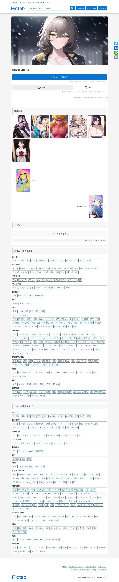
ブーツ (55, 346)
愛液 (64, 326)
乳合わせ (50, 323)
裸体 (81, 323)
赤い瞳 (50, 365)
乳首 (52, 272)
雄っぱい (74, 272)
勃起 (69, 326)
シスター (42, 342)
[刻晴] (20, 126)
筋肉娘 (53, 268)
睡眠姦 (42, 396)
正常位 (29, 303)
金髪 (14, 361)
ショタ (49, 280)
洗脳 (48, 392)
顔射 (23, 288)
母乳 (88, 260)
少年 (69, 280)
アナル (32, 272)
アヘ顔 (20, 311)
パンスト (48, 346)
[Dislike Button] (90, 87)
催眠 (59, 392)
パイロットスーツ (62, 349)
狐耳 (19, 372)
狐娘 (94, 372)
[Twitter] (116, 43)
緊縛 (19, 392)
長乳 (76, 260)
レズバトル (48, 326)
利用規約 (73, 570)
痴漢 (40, 326)
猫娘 (24, 376)
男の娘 (56, 280)
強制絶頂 (102, 392)
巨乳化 (39, 260)
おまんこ (24, 272)
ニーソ (93, 342)
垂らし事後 (25, 323)
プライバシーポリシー (86, 570)
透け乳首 (98, 323)
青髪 (54, 361)
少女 (43, 280)
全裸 (14, 319)
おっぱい (16, 260)
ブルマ (73, 349)
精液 (92, 319)
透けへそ (57, 326)
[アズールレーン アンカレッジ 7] (77, 126)
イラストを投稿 (90, 567)
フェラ (37, 288)
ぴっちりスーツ (42, 334)
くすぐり (35, 396)
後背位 (22, 303)
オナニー (60, 288)
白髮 (67, 361)
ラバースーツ (55, 334)
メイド (69, 334)
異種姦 (29, 384)
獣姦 (42, 384)
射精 (97, 319)
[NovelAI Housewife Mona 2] (96, 126)
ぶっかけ (30, 288)
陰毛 (71, 268)
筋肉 (87, 268)
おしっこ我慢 (78, 392)
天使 (47, 372)
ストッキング (71, 342)
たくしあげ (50, 319)
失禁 (86, 392)
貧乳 (45, 260)
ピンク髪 (37, 361)
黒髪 (25, 361)
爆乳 (23, 260)
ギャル (49, 342)
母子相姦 (55, 384)
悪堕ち (29, 319)
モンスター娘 (56, 372)
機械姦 (35, 384)
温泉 (76, 323)
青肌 (73, 361)
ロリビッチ (22, 280)
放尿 (64, 392)
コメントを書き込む (59, 233)
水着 (14, 334)
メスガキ (31, 280)
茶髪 (26, 365)
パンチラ (28, 342)
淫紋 (63, 334)
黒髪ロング (46, 361)
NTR (57, 319)
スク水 (79, 338)
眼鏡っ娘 (87, 338)
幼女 (38, 280)
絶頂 (31, 311)
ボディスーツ (35, 338)
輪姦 (54, 392)
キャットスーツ (83, 342)
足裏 (57, 272)
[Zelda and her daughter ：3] (39, 126)
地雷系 (56, 342)
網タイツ (63, 346)
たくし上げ (89, 323)
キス (53, 288)
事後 (33, 323)
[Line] (116, 52)
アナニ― (69, 288)
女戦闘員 (16, 349)
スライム (81, 372)
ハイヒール (17, 346)
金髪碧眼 (61, 361)
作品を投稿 (80, 8)
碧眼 (57, 365)
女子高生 (56, 338)
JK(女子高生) (78, 334)
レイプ (25, 392)
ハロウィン (17, 338)
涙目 (37, 311)
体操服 (40, 349)
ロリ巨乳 (69, 260)
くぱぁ (41, 319)
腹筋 (81, 268)
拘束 (14, 392)
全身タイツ (98, 349)
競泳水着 (72, 338)
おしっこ (33, 392)
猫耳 (14, 372)
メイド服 (87, 346)
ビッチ (34, 326)
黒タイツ (72, 346)
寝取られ (64, 319)
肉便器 (22, 396)
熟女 (79, 280)
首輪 (21, 342)
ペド (74, 280)
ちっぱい (52, 260)
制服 (33, 334)
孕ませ (69, 323)
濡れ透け (76, 319)
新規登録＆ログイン (76, 567)
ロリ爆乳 (61, 260)
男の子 (63, 280)
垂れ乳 (82, 260)
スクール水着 (26, 349)
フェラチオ (46, 288)
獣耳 (25, 372)
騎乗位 (15, 303)
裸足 (35, 342)
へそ (66, 268)
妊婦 (47, 268)
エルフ (31, 372)
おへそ (60, 268)
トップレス (17, 353)
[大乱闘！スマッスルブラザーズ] (58, 126)
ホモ (25, 296)
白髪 (19, 361)
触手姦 (48, 384)
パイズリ (16, 288)
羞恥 (14, 311)
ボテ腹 (22, 268)
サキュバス (39, 372)
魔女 (62, 342)
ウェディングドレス (85, 349)
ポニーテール (81, 361)
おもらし (42, 392)
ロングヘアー (35, 365)
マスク (15, 342)
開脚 (43, 323)
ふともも (16, 272)
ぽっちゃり (31, 268)
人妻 (94, 338)
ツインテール (18, 365)
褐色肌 (90, 361)
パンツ (25, 338)
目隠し (15, 396)
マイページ (102, 567)
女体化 (31, 296)
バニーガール (46, 338)
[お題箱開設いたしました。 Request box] (20, 150)
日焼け (44, 365)
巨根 (62, 272)
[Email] (116, 57)
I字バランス (17, 326)
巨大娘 (39, 272)
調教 (69, 392)
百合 (14, 296)
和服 (34, 349)
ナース (95, 346)
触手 (14, 384)
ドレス (79, 346)
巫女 (46, 349)
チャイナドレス (37, 346)
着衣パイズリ (60, 323)
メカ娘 (88, 372)
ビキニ (93, 334)
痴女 (86, 319)
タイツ (64, 338)
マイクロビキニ (24, 334)
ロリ (14, 280)
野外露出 (21, 319)
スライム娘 (17, 376)
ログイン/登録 (91, 8)
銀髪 (30, 361)
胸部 (67, 272)
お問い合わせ (101, 570)
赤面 (26, 311)
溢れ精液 (16, 323)
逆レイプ (93, 392)
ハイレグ (101, 338)
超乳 (28, 260)
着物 (52, 349)
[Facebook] (116, 48)
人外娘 (65, 372)
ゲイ (19, 296)
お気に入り (102, 8)
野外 (74, 326)
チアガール (27, 353)
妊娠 (35, 319)
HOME (64, 567)
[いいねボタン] (42, 87)
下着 (87, 334)
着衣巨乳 (26, 346)
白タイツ (101, 342)
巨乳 (33, 260)
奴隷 (28, 396)
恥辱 (42, 311)
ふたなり (21, 384)
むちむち (40, 268)
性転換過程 (39, 296)
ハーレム (26, 326)
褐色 (96, 361)
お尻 (96, 268)
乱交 (38, 323)
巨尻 (76, 268)
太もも (46, 272)
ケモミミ (72, 372)
